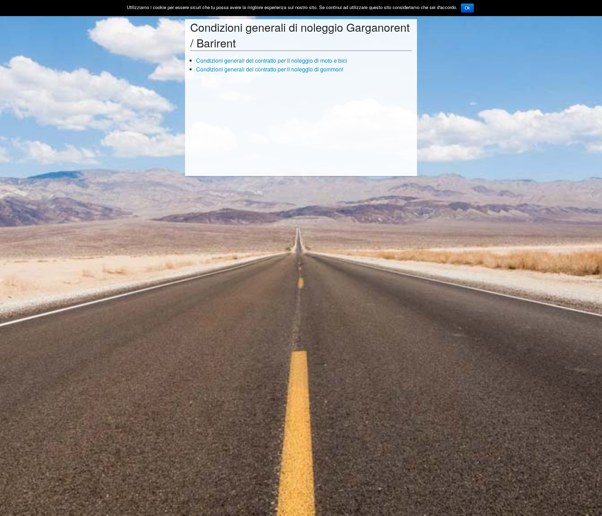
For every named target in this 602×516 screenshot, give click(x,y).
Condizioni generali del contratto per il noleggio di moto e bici (271, 60)
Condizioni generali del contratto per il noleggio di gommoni (269, 69)
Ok (467, 8)
